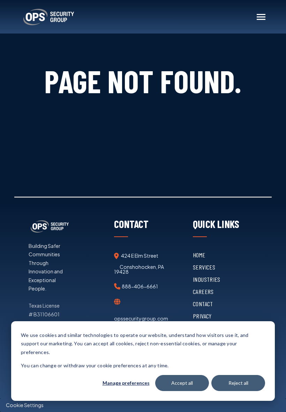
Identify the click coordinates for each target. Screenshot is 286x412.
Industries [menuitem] (206, 279)
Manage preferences (126, 383)
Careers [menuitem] (203, 291)
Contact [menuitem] (203, 303)
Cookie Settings (25, 405)
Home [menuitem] (199, 254)
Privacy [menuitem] (202, 315)
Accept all (182, 383)
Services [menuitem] (204, 267)
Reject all (238, 383)
